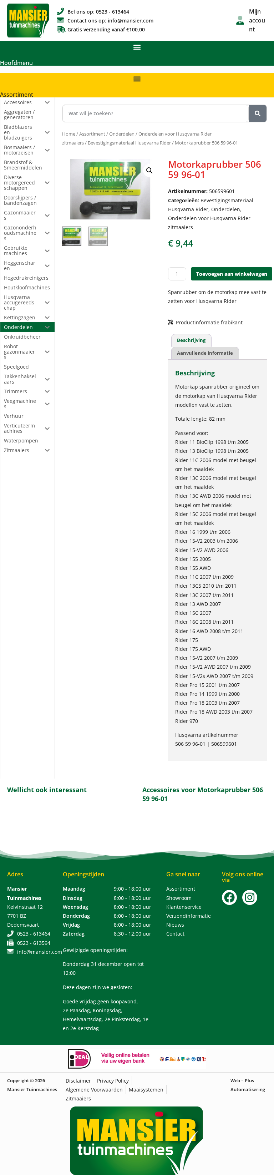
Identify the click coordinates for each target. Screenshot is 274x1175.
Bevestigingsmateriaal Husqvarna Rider (129, 143)
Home (68, 134)
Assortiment (16, 94)
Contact (175, 933)
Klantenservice (184, 906)
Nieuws (175, 924)
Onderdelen (122, 134)
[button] (137, 47)
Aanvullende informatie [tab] (205, 353)
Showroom (179, 898)
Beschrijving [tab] (191, 340)
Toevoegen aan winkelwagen (231, 273)
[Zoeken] (258, 113)
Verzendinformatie (188, 915)
